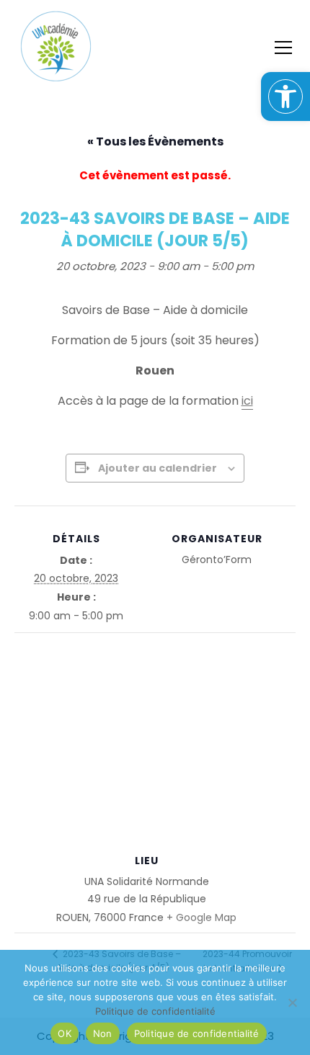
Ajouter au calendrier (157, 468)
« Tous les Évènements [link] (155, 141)
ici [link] (247, 400)
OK (64, 1033)
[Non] (292, 1002)
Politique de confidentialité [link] (155, 1011)
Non (102, 1033)
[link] (285, 96)
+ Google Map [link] (201, 917)
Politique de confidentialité (197, 1033)
